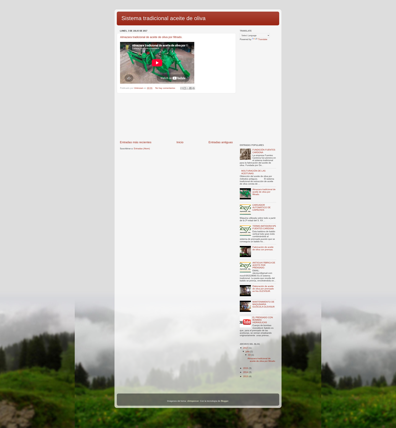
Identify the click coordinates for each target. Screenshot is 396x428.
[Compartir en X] (187, 88)
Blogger (224, 401)
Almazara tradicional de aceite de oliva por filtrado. (151, 37)
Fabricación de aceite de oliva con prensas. (262, 248)
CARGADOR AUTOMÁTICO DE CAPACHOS (261, 207)
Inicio (179, 142)
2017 (246, 348)
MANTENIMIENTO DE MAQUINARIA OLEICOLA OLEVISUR (263, 304)
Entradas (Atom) (142, 148)
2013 (246, 376)
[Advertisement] (176, 116)
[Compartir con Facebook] (190, 88)
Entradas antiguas (221, 142)
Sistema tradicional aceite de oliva (163, 18)
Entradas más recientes (135, 142)
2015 (246, 368)
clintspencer (193, 401)
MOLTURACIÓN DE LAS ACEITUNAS (253, 172)
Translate (262, 39)
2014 (246, 372)
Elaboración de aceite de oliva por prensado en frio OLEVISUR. (263, 288)
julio (248, 351)
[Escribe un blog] (184, 88)
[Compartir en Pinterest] (193, 88)
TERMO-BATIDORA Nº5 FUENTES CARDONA (264, 227)
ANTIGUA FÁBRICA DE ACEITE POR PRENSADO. (263, 265)
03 (249, 355)
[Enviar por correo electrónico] (181, 88)
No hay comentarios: (165, 88)
